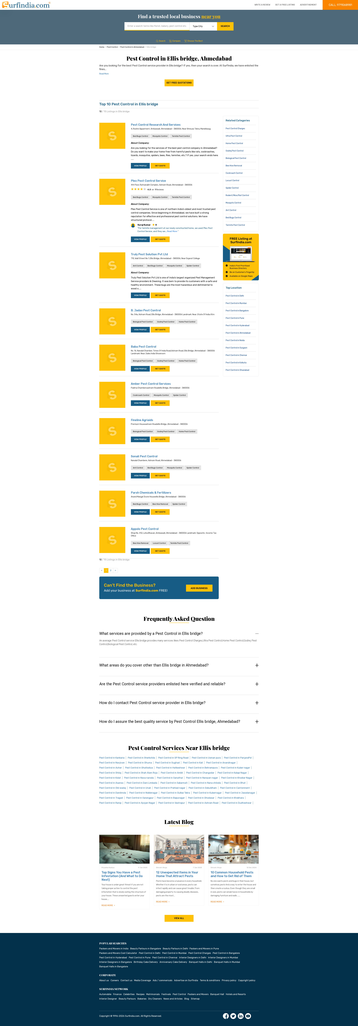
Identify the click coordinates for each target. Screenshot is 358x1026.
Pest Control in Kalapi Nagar (232, 772)
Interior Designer (108, 998)
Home (101, 47)
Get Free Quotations (179, 82)
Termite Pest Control (181, 136)
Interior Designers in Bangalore (115, 962)
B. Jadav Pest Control (146, 310)
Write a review (262, 5)
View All (179, 918)
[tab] (179, 641)
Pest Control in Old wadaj (112, 788)
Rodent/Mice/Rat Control (237, 195)
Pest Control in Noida (235, 340)
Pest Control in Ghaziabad (237, 370)
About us (104, 980)
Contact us (126, 980)
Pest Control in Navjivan (112, 762)
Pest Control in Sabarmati (174, 783)
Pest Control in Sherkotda (141, 757)
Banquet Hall (217, 994)
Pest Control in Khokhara (231, 798)
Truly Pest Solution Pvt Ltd (149, 254)
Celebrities (129, 994)
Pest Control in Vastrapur (171, 803)
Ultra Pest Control (234, 136)
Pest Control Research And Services (156, 124)
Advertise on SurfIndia (186, 980)
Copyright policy (246, 980)
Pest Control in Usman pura (206, 757)
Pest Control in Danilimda (112, 792)
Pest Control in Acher (110, 767)
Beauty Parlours (127, 998)
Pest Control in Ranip (110, 803)
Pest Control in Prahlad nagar (169, 788)
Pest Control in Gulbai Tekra (175, 792)
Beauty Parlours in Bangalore (145, 948)
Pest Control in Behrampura (203, 767)
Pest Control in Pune (235, 318)
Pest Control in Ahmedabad (132, 47)
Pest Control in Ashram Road (203, 803)
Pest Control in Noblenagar (143, 792)
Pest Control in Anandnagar (221, 762)
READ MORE (107, 905)
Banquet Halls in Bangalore (113, 966)
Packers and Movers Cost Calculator (118, 953)
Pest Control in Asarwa (111, 783)
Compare (176, 41)
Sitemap (195, 998)
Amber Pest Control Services (151, 383)
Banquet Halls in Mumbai (227, 962)
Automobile (105, 994)
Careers (115, 980)
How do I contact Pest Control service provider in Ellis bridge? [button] (152, 703)
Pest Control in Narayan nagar (202, 777)
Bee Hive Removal (160, 504)
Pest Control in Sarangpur (140, 798)
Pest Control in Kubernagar (207, 792)
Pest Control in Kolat (110, 777)
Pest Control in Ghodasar (201, 798)
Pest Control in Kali (193, 762)
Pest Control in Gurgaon (236, 348)
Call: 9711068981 (340, 5)
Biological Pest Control (143, 322)
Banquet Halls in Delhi (200, 962)
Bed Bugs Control (140, 136)
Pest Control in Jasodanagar (240, 792)
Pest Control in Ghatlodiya (139, 767)
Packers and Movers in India (113, 948)
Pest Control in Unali (140, 788)
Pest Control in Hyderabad (237, 325)
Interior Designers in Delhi (192, 957)
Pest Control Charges (235, 128)
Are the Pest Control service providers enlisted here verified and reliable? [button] (162, 684)
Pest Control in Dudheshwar (236, 803)
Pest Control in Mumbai (236, 303)
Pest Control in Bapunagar (171, 798)
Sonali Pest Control (144, 456)
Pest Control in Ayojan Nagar (140, 803)
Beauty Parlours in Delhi (175, 948)
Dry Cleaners (155, 998)
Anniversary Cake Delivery (173, 962)
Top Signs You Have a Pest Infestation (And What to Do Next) (122, 876)
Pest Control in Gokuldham (203, 788)
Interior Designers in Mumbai (223, 957)
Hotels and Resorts (236, 994)
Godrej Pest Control (165, 322)
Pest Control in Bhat (235, 783)
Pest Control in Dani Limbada (142, 783)
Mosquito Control (160, 136)
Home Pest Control (187, 322)
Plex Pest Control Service (148, 180)
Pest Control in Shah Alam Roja (141, 772)
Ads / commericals (162, 980)
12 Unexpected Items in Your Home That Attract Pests (177, 874)
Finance (117, 994)
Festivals (166, 994)
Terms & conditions (210, 980)
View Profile (140, 166)
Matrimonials (153, 994)
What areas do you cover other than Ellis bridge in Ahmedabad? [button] (154, 665)
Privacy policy (229, 980)
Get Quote (160, 166)
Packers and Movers (198, 994)
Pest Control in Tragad (111, 798)
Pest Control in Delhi (235, 296)
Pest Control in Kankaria (111, 757)
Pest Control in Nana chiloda (206, 783)
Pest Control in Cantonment (235, 788)
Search (225, 26)
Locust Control (159, 543)
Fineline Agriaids (142, 420)
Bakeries (141, 998)
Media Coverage (142, 980)
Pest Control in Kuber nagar (235, 767)
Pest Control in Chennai (236, 355)
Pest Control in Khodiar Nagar (236, 777)
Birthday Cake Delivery (146, 962)
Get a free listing (285, 5)
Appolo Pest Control (145, 529)
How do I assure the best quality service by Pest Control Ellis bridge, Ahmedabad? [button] (169, 721)
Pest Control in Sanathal (170, 777)
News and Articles (172, 998)
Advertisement (308, 5)
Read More (104, 74)
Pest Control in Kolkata (236, 362)
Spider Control (193, 266)
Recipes (140, 994)
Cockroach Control (141, 395)
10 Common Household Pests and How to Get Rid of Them (232, 874)
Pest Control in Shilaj (110, 772)
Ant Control (138, 266)
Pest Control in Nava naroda (139, 777)
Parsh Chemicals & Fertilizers (151, 492)
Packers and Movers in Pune (204, 948)
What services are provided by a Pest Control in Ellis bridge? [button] (151, 633)
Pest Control (112, 47)
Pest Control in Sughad (167, 762)
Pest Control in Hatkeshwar (170, 767)
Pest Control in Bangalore (237, 310)
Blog (186, 998)
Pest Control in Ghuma (140, 762)
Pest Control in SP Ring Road (173, 757)
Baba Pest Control (143, 346)
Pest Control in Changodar (200, 772)
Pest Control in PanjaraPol (238, 757)
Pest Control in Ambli (172, 772)
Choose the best (195, 41)
